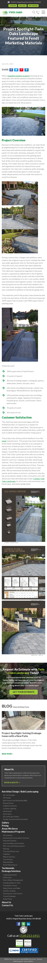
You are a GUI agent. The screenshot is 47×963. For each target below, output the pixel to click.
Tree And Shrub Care (11, 851)
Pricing (5, 825)
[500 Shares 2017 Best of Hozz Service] (23, 943)
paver (4, 441)
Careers (12, 5)
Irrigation (6, 854)
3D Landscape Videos (11, 817)
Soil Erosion (7, 877)
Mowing (6, 849)
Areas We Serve (10, 828)
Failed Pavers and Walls (11, 888)
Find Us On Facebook (18, 924)
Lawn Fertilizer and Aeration (13, 843)
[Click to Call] (38, 12)
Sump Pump (7, 899)
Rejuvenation (8, 862)
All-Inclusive (7, 835)
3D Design (7, 798)
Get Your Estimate (23, 692)
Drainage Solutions (11, 871)
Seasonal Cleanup (9, 841)
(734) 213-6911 (29, 935)
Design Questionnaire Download (15, 819)
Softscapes (7, 814)
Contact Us (7, 905)
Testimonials (8, 868)
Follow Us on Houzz (23, 924)
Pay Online (33, 5)
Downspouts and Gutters (12, 893)
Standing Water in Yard (11, 883)
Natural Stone (8, 803)
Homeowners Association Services (16, 838)
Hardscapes (7, 811)
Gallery (22, 5)
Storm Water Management (13, 880)
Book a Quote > (11, 782)
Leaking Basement (10, 875)
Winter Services (9, 857)
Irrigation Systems (10, 806)
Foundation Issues (10, 885)
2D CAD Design (9, 795)
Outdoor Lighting (9, 808)
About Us (6, 902)
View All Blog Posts (21, 707)
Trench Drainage (9, 896)
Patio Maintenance (10, 865)
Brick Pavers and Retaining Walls (15, 800)
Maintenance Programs (13, 831)
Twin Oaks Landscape (23, 916)
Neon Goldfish (28, 961)
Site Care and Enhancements (14, 846)
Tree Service (8, 859)
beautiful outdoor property (19, 76)
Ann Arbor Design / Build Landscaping (20, 791)
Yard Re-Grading (9, 891)
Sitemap (39, 959)
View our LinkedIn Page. (28, 924)
